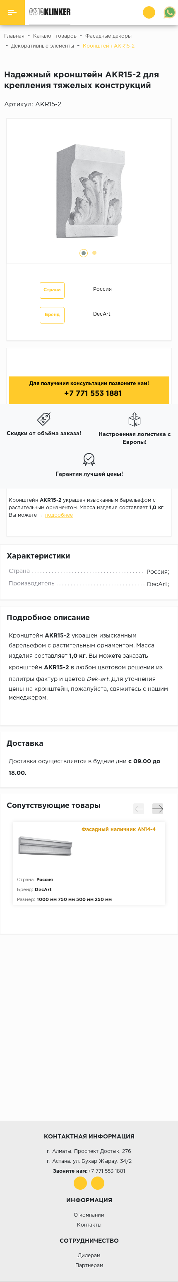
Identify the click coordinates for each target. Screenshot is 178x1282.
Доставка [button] (25, 743)
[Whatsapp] (170, 12)
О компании (89, 1215)
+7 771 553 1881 (92, 394)
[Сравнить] (169, 105)
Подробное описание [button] (48, 618)
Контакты (89, 1225)
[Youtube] (80, 1183)
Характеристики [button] (38, 556)
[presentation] (138, 808)
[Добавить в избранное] (158, 105)
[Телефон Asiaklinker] (150, 12)
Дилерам (89, 1255)
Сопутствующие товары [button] (54, 806)
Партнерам (89, 1265)
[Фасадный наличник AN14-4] (47, 847)
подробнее (59, 515)
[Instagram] (97, 1183)
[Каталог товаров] (12, 12)
